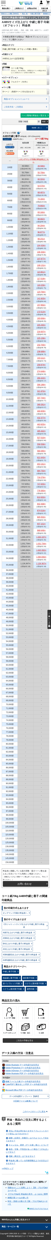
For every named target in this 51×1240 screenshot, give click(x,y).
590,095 (41, 451)
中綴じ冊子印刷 (9, 972)
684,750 (41, 471)
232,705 (41, 345)
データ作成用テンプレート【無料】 (24, 1096)
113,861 (41, 272)
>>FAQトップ (7, 1168)
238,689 (41, 352)
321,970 (41, 391)
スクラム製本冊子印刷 (34, 983)
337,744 (41, 398)
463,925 (41, 424)
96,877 (41, 232)
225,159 (41, 338)
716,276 (41, 477)
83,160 (41, 212)
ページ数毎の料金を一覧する (34, 115)
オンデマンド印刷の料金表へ (15, 913)
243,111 (41, 358)
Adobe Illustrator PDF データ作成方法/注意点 (24, 1073)
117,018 (41, 279)
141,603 (41, 298)
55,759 (41, 173)
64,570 (41, 186)
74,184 (41, 199)
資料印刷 (30, 989)
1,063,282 (41, 550)
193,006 (41, 318)
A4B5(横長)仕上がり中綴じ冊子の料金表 (20, 960)
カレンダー (9, 147)
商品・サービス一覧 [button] (10, 1227)
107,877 (41, 259)
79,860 (41, 206)
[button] (6, 9)
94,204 (41, 226)
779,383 (41, 491)
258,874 (41, 365)
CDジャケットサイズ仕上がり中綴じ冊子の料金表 (24, 925)
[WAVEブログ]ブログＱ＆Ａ (38, 1209)
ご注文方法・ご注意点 (13, 107)
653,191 (41, 464)
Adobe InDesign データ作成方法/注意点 (22, 1071)
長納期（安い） (37, 128)
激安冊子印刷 (28, 978)
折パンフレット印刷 (11, 983)
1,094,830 (41, 557)
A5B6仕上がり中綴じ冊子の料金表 (17, 938)
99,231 (41, 239)
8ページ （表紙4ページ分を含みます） (19, 92)
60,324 (41, 179)
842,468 (41, 504)
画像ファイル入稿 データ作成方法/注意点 (22, 1081)
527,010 (41, 438)
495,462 (41, 431)
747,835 (41, 484)
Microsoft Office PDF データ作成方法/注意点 (24, 1090)
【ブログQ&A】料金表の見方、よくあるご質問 (28, 1194)
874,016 (41, 511)
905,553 (41, 517)
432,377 (41, 418)
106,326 (41, 252)
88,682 (41, 219)
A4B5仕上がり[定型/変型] (13, 59)
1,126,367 (41, 564)
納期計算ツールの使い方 (18, 1198)
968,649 (41, 530)
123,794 (41, 292)
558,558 (41, 444)
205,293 (41, 325)
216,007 (41, 332)
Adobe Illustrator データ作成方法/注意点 (22, 1065)
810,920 (41, 497)
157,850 (41, 305)
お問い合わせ (24, 884)
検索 (44, 122)
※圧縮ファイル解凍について (25, 1101)
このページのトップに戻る (34, 1112)
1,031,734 (41, 544)
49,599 (41, 166)
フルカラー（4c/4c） (20, 82)
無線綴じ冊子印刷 (10, 978)
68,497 (41, 192)
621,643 (41, 458)
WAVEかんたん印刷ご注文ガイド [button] (16, 1220)
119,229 (41, 285)
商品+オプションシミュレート (17, 99)
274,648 (41, 371)
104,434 (41, 245)
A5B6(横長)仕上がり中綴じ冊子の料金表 (20, 955)
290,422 (41, 378)
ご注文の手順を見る (24, 1040)
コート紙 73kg (17, 68)
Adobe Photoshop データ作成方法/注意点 (22, 1068)
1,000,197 (41, 537)
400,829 (41, 411)
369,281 (41, 405)
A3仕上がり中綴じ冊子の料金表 (16, 949)
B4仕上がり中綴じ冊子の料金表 (16, 944)
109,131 (41, 265)
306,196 (41, 385)
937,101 (41, 524)
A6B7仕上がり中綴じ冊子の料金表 (17, 933)
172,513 (41, 312)
